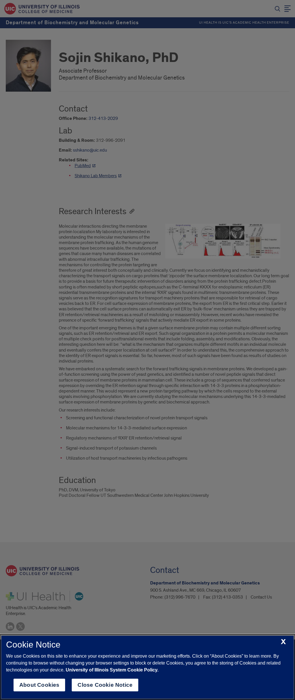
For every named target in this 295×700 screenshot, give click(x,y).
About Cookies (39, 685)
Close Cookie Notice (105, 685)
